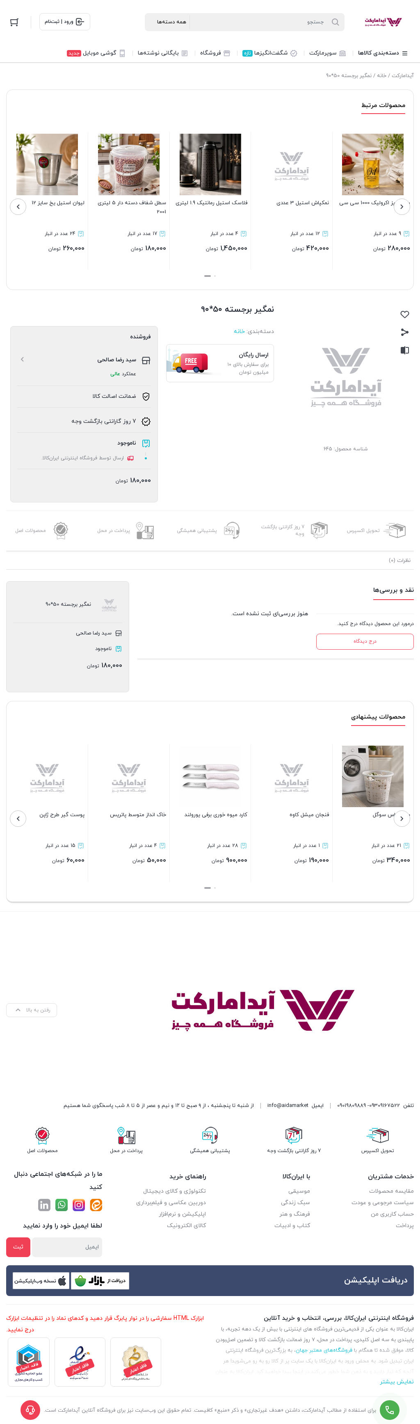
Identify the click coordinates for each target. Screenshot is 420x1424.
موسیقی (299, 1191)
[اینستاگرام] (79, 1205)
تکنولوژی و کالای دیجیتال (174, 1191)
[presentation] (402, 207)
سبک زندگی (295, 1203)
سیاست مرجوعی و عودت (383, 1203)
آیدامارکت (403, 76)
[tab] (400, 560)
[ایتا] (96, 1205)
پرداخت (405, 1226)
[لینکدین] (44, 1205)
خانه (381, 76)
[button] (215, 276)
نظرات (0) (400, 560)
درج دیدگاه (365, 641)
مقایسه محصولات (391, 1191)
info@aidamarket (287, 1105)
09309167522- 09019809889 (368, 1105)
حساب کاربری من (392, 1214)
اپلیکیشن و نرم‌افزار (182, 1214)
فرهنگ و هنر (294, 1214)
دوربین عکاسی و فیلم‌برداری (171, 1203)
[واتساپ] (61, 1205)
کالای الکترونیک (186, 1226)
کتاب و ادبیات (292, 1226)
